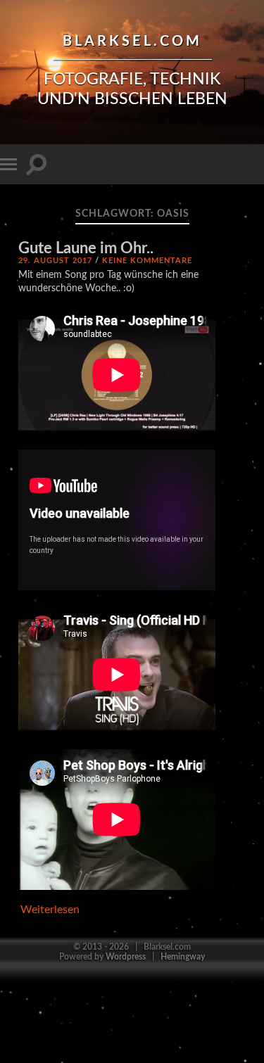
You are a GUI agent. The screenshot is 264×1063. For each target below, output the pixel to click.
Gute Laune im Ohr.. (85, 248)
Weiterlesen (50, 909)
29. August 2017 (55, 261)
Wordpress (126, 957)
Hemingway (183, 957)
